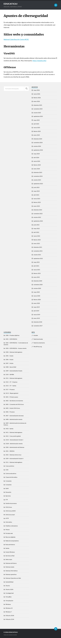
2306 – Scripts (9, 359)
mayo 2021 (37, 262)
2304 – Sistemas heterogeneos (14, 352)
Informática (9, 522)
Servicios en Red (10, 555)
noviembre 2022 (38, 213)
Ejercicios (8, 496)
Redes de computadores (12, 540)
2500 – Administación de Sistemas (15, 447)
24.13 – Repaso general (12, 393)
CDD (7, 469)
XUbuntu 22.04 (10, 619)
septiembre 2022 (38, 221)
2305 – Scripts (9, 356)
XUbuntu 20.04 (10, 615)
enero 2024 (37, 168)
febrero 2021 (37, 273)
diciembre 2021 (38, 247)
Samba (7, 548)
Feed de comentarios (39, 342)
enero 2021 (37, 277)
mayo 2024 (37, 153)
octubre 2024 (37, 146)
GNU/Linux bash (10, 514)
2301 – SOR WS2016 (11, 339)
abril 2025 (36, 124)
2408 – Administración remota (14, 419)
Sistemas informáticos (12, 570)
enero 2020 (37, 303)
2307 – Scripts (9, 363)
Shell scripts (9, 559)
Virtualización (9, 600)
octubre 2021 (37, 254)
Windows (8, 604)
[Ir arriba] (55, 628)
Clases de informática (11, 477)
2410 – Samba (9, 428)
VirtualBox (9, 597)
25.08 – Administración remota (14, 443)
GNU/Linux (9, 507)
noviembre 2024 (38, 142)
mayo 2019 (37, 307)
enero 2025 (37, 135)
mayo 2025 (37, 120)
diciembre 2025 (38, 105)
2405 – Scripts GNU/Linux (13, 408)
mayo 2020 (37, 292)
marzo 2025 (37, 127)
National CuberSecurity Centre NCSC (16, 39)
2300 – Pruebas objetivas (12, 335)
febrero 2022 (37, 239)
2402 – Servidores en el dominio (14, 400)
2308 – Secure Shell (11, 367)
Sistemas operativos (11, 574)
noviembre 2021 (38, 251)
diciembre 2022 (38, 210)
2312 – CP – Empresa (11, 382)
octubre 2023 (37, 180)
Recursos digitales (10, 537)
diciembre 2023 (38, 172)
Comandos (9, 481)
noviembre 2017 (38, 325)
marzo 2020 (37, 296)
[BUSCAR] (26, 88)
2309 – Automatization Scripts (14, 370)
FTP (7, 499)
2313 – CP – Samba (11, 385)
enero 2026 (37, 101)
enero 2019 (37, 318)
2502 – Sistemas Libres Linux (13, 454)
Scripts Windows (10, 552)
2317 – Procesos (10, 389)
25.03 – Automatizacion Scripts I (14, 440)
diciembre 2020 (38, 281)
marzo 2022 (37, 236)
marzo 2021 (37, 269)
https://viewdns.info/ (39, 61)
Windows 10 (9, 608)
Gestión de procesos (11, 503)
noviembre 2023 (38, 176)
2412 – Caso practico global (13, 436)
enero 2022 (37, 243)
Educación (8, 492)
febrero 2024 (37, 165)
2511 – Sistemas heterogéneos (14, 462)
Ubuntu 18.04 (9, 589)
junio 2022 (36, 224)
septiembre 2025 (38, 116)
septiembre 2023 (38, 183)
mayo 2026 (37, 90)
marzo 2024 (37, 161)
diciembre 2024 (38, 139)
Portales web (9, 533)
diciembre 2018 (38, 322)
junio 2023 (36, 187)
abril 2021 (36, 266)
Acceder (36, 335)
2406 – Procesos (10, 412)
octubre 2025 (37, 112)
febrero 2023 (37, 202)
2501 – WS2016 (10, 451)
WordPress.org (38, 346)
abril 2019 (36, 310)
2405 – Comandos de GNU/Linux (15, 404)
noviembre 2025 (38, 109)
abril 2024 (36, 157)
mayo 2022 (37, 228)
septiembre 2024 (38, 150)
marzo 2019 (37, 314)
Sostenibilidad (9, 582)
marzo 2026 (37, 94)
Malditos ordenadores (12, 526)
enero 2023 (37, 206)
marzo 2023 (37, 198)
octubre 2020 (37, 288)
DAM (7, 488)
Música (8, 529)
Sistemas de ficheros (11, 563)
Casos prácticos (10, 466)
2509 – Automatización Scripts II (14, 458)
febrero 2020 (37, 299)
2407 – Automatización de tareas (15, 415)
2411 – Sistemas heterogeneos (14, 432)
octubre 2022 (37, 217)
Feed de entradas (38, 339)
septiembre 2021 (38, 258)
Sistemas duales (10, 567)
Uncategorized (10, 593)
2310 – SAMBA (10, 374)
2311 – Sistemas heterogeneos (14, 378)
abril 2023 (36, 195)
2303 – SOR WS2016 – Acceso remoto (16, 348)
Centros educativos (11, 473)
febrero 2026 (37, 97)
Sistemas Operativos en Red (13, 578)
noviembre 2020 (38, 284)
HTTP (7, 518)
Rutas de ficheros (10, 544)
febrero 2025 (37, 131)
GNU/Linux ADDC (11, 511)
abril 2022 (36, 232)
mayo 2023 (37, 191)
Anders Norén (13, 634)
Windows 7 (9, 612)
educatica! (11, 4)
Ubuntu (8, 585)
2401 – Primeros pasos (12, 397)
